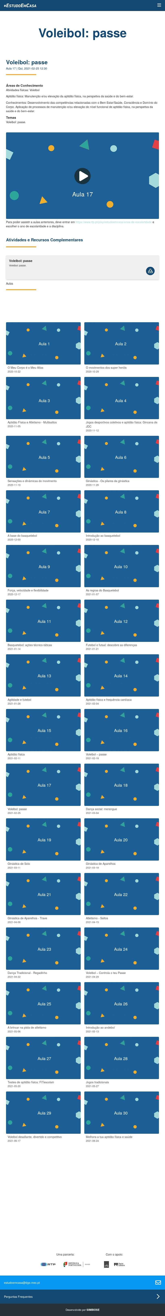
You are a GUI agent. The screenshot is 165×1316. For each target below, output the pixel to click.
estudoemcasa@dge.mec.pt (22, 1283)
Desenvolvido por (83, 1310)
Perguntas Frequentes (18, 1297)
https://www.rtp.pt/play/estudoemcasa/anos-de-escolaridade (114, 222)
